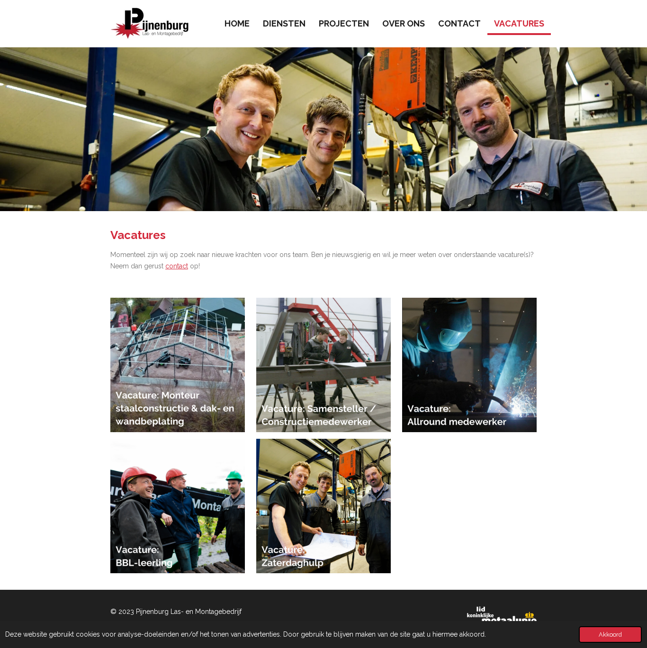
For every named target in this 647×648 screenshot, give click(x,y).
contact (176, 266)
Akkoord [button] (610, 634)
